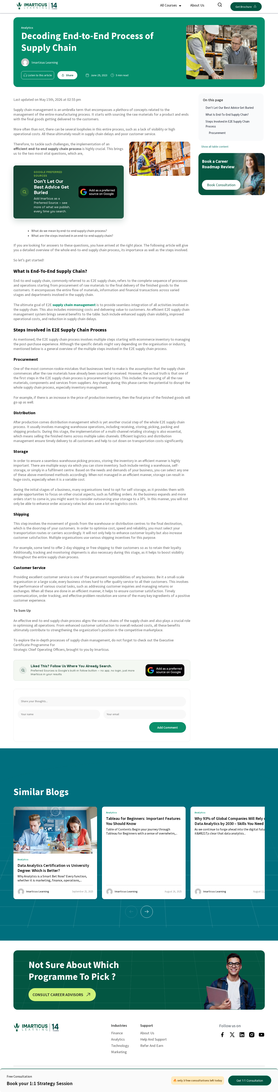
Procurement (217, 133)
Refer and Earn (151, 1045)
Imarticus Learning (45, 62)
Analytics (118, 1039)
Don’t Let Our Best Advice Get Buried (230, 108)
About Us (197, 5)
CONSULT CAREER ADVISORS (58, 994)
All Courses (169, 5)
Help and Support (153, 1039)
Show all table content (214, 146)
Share (69, 75)
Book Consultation (221, 184)
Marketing (119, 1052)
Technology (120, 1045)
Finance (117, 1033)
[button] (147, 912)
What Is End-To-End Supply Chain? (227, 114)
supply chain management (74, 304)
